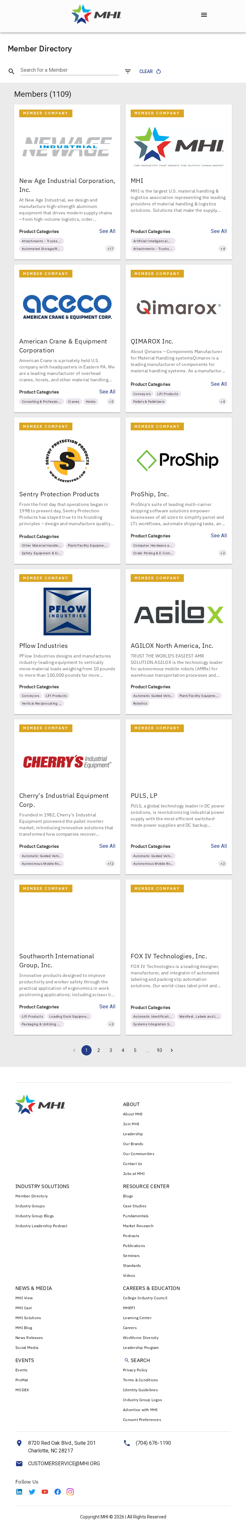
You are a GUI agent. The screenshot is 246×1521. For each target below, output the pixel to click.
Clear (146, 71)
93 (159, 1050)
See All (107, 231)
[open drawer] (204, 14)
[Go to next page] (172, 1050)
